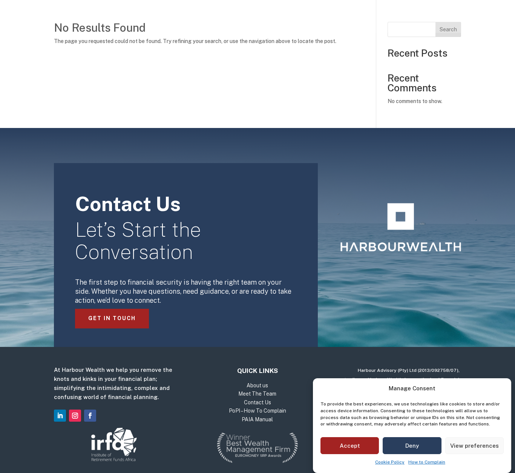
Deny (412, 445)
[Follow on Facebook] (90, 416)
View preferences (474, 445)
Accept (350, 445)
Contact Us (352, 18)
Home (151, 18)
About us (247, 18)
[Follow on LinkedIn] (60, 416)
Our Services (192, 18)
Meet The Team (297, 18)
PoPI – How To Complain (257, 411)
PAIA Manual (257, 419)
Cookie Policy (390, 462)
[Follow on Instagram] (75, 416)
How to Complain (426, 462)
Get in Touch (112, 318)
